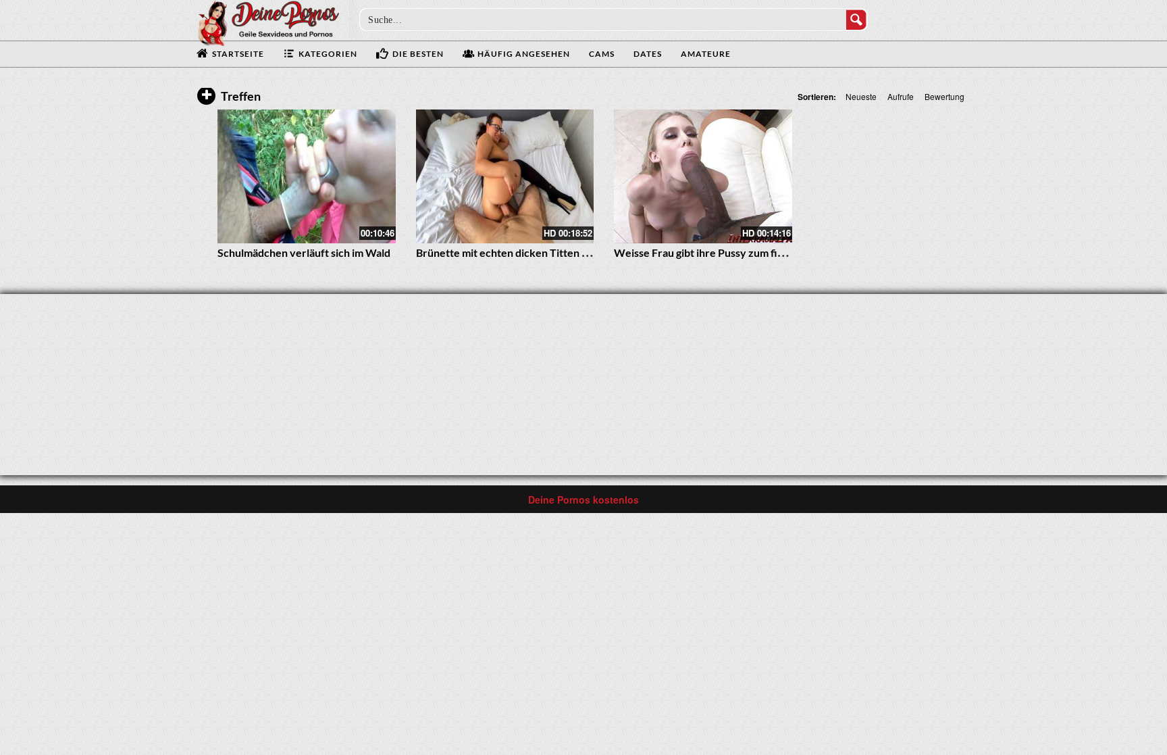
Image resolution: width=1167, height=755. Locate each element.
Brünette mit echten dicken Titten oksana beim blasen (545, 252)
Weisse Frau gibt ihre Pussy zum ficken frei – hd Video (743, 252)
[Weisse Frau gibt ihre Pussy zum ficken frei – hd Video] (703, 176)
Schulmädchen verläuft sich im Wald (303, 252)
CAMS (602, 54)
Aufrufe (900, 96)
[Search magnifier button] (856, 19)
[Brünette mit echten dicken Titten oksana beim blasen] (505, 176)
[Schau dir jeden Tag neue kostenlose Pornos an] (268, 21)
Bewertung (944, 96)
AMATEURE (706, 54)
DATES (647, 54)
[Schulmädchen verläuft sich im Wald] (306, 176)
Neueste (861, 96)
